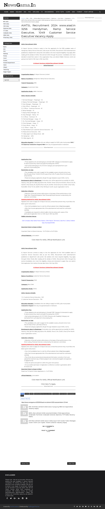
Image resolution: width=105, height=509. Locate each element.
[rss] (91, 506)
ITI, (66, 39)
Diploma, (50, 39)
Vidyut (5, 67)
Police (5, 56)
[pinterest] (26, 498)
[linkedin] (19, 498)
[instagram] (22, 498)
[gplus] (15, 498)
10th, (28, 39)
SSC (25, 12)
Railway (19, 12)
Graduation (68, 18)
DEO (73, 12)
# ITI (22, 395)
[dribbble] (88, 506)
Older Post (71, 463)
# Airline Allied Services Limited (43, 393)
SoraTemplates (14, 506)
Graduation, (62, 39)
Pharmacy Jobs (7, 37)
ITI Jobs (5, 30)
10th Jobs (6, 24)
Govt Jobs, (56, 39)
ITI (42, 12)
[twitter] (11, 498)
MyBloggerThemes (33, 506)
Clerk (68, 12)
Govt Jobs (60, 18)
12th (31, 18)
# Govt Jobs (63, 393)
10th (27, 18)
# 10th (26, 393)
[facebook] (7, 498)
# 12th (31, 393)
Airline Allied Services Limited (42, 18)
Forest (79, 12)
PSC (29, 12)
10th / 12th (60, 12)
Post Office (88, 12)
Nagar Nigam (7, 72)
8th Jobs (5, 21)
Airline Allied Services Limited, (40, 39)
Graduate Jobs (7, 33)
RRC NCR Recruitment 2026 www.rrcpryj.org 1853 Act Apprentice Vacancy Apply (51, 407)
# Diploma (55, 393)
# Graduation (71, 393)
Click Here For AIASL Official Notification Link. (48, 240)
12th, (31, 39)
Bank (12, 12)
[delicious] (100, 506)
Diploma (36, 12)
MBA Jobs (6, 35)
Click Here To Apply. (48, 384)
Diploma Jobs (7, 28)
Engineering (49, 12)
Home (6, 12)
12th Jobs (6, 26)
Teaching (6, 69)
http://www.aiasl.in (65, 206)
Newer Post (25, 463)
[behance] (94, 506)
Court (5, 58)
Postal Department (9, 62)
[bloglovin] (85, 506)
